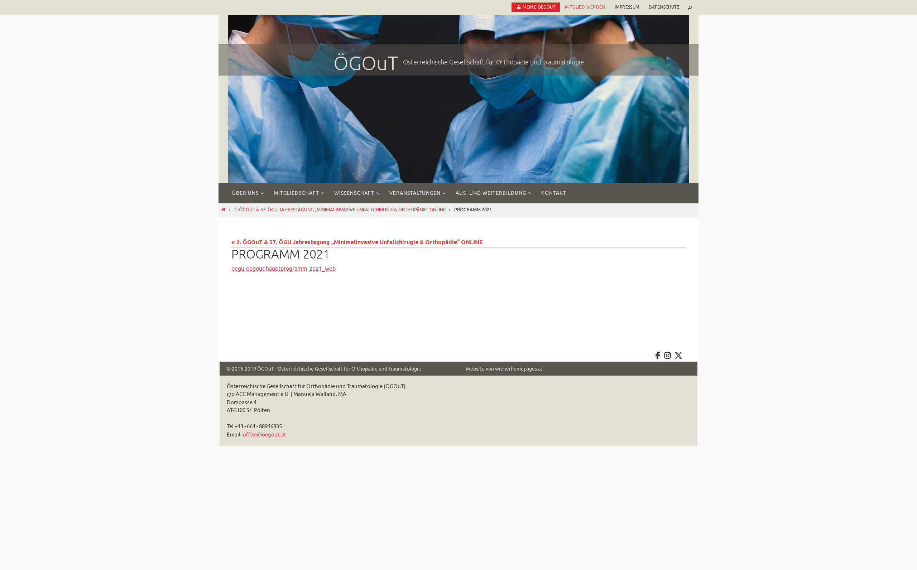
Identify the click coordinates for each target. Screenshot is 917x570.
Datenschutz (664, 7)
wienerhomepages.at (519, 369)
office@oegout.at (264, 434)
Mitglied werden (585, 7)
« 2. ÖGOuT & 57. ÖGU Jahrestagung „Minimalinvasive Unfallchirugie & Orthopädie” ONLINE (357, 242)
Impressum (627, 7)
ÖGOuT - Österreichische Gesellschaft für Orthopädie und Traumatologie (339, 369)
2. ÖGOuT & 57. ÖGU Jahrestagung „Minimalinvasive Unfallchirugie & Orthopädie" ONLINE (340, 210)
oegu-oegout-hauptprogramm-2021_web (283, 268)
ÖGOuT (365, 64)
